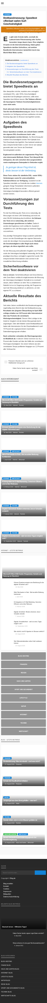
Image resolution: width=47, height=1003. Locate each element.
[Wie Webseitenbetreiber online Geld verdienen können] (7, 644)
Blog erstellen (8, 883)
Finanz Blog (6, 965)
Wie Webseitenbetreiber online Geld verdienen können (28, 642)
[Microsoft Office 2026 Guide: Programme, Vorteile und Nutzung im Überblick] (23, 396)
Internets (39, 183)
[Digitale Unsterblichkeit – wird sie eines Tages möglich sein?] (23, 531)
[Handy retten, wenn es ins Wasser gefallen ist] (23, 815)
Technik (14, 397)
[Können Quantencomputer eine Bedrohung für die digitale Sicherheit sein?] (23, 423)
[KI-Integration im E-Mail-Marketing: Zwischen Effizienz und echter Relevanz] (23, 477)
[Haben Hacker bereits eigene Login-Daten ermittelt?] (6, 936)
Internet (7, 14)
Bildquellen (7, 894)
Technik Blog (6, 992)
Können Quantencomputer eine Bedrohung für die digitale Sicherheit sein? (21, 428)
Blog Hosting (6, 961)
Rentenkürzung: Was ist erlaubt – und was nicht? (21, 761)
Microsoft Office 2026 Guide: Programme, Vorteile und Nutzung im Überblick (22, 401)
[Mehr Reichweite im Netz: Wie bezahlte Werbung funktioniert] (23, 450)
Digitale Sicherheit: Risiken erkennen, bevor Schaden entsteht (22, 510)
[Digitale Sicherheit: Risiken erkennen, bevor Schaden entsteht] (23, 504)
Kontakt (6, 886)
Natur (6, 797)
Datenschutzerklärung (11, 897)
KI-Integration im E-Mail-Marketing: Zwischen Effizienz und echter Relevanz (22, 483)
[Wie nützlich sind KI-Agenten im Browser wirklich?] (7, 634)
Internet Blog (7, 973)
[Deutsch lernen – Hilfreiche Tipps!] (23, 918)
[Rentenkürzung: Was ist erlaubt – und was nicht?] (23, 757)
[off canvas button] (2, 3)
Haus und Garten (10, 834)
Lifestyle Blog (7, 976)
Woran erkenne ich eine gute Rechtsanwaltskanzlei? (28, 943)
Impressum (7, 891)
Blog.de (12, 878)
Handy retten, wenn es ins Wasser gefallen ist (20, 820)
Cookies (6, 889)
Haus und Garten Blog (10, 969)
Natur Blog (5, 980)
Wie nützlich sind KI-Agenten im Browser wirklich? (29, 631)
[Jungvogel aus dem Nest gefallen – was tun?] (23, 796)
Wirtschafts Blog (8, 995)
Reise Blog (5, 984)
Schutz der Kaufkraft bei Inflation (15, 781)
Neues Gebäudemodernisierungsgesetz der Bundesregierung (20, 838)
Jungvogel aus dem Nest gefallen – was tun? (20, 800)
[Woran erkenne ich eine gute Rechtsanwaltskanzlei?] (6, 946)
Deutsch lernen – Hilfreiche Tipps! (14, 927)
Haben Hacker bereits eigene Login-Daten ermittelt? (28, 933)
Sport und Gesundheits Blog (12, 988)
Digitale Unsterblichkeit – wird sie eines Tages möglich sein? (22, 537)
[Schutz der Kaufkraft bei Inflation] (23, 776)
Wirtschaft (16, 451)
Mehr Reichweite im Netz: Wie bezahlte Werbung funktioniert (20, 455)
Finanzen (7, 758)
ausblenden (24, 60)
